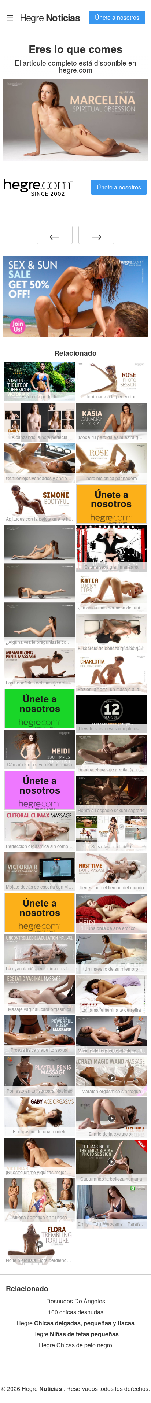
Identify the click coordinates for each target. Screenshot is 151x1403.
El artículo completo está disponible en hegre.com (75, 66)
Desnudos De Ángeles (75, 1301)
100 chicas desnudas (75, 1312)
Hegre (50, 17)
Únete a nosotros (117, 17)
